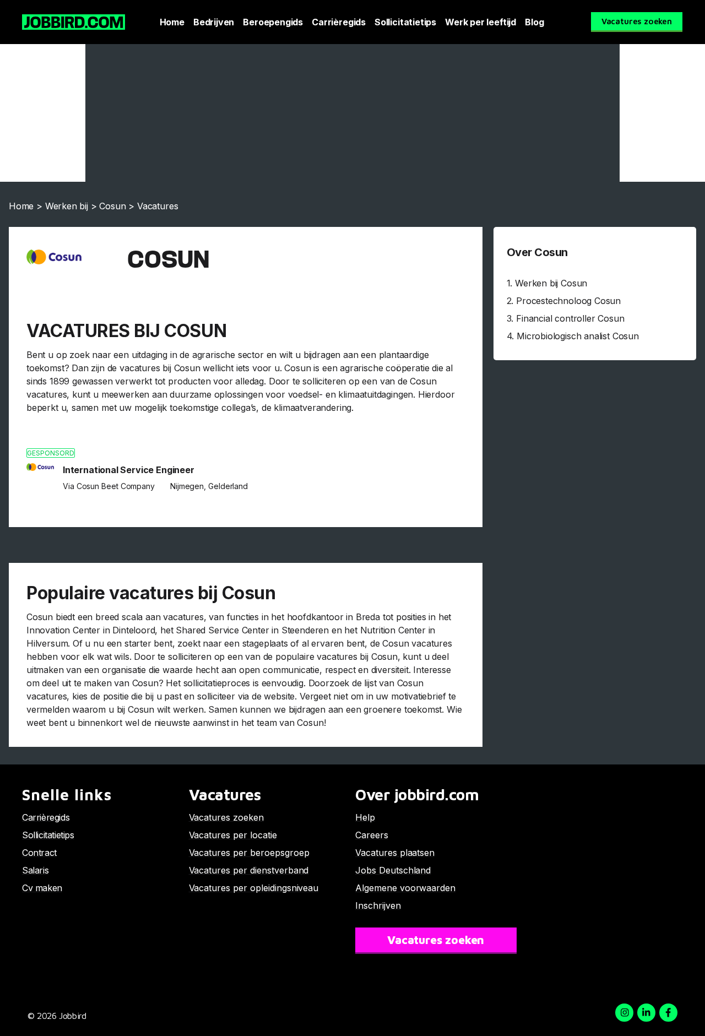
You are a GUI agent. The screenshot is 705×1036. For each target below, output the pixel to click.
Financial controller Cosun (570, 318)
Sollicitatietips (405, 22)
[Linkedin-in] (646, 1013)
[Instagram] (624, 1013)
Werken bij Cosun (551, 283)
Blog (534, 22)
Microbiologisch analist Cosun (578, 335)
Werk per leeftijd (480, 22)
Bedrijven (213, 22)
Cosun (112, 205)
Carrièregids (339, 22)
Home (172, 22)
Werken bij (66, 205)
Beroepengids (273, 22)
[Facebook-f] (668, 1013)
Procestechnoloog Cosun (568, 300)
